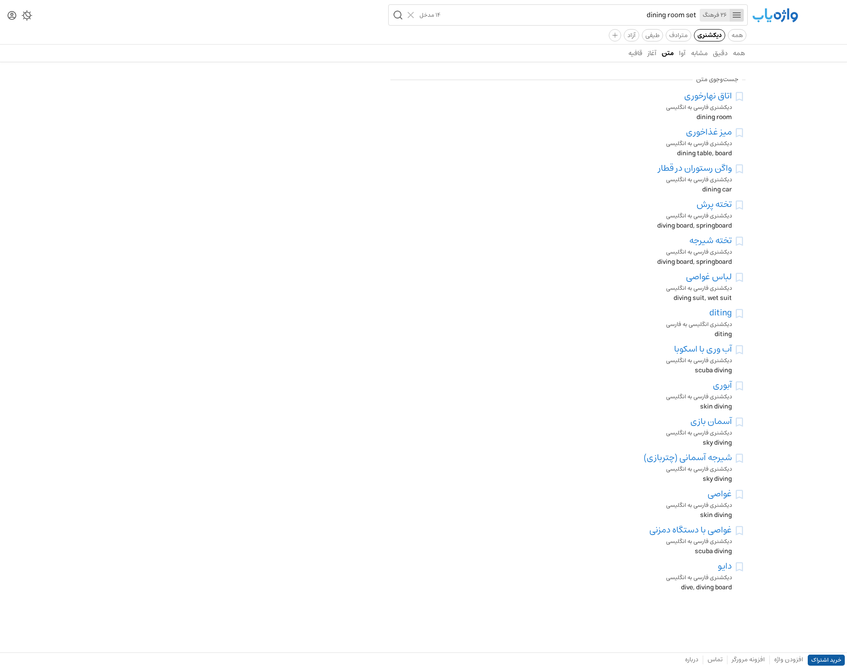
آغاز (652, 53)
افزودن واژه (788, 659)
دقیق (720, 53)
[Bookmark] (739, 96)
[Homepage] (775, 16)
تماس (715, 659)
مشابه (699, 53)
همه (737, 35)
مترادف (678, 35)
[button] (397, 14)
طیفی (652, 35)
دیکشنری (709, 35)
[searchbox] (568, 15)
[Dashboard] (11, 16)
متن (668, 53)
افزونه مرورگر (748, 659)
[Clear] (411, 14)
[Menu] (737, 15)
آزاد (631, 35)
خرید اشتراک (826, 660)
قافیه (635, 53)
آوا (682, 53)
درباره (691, 659)
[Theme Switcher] (26, 17)
